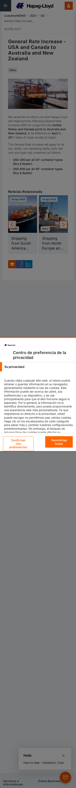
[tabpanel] (38, 413)
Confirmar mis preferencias (18, 443)
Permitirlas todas (59, 441)
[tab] (38, 366)
